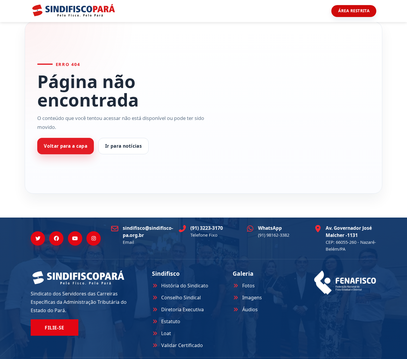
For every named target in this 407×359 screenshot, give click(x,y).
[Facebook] (56, 238)
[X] (38, 238)
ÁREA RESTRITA (353, 10)
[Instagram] (93, 238)
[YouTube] (75, 238)
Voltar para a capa (65, 146)
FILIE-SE (54, 327)
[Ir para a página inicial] (73, 10)
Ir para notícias (123, 146)
